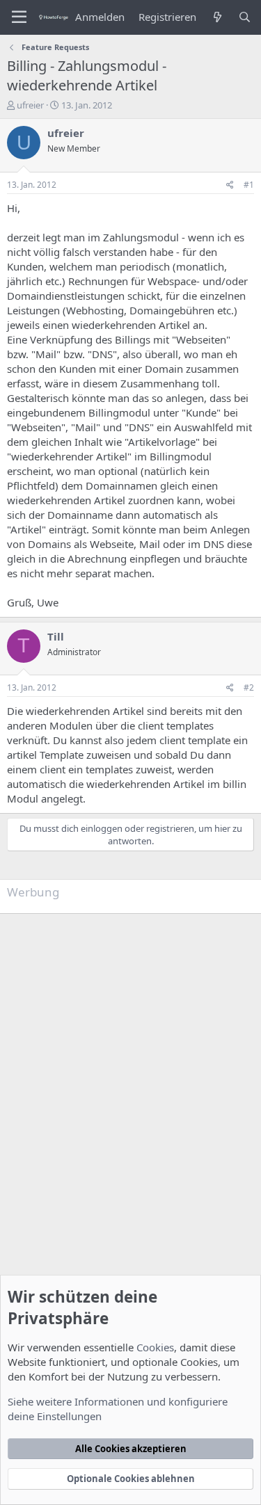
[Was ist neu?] (216, 17)
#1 (249, 185)
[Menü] (19, 17)
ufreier (30, 105)
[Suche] (244, 17)
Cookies (155, 1347)
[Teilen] (230, 185)
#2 (249, 687)
